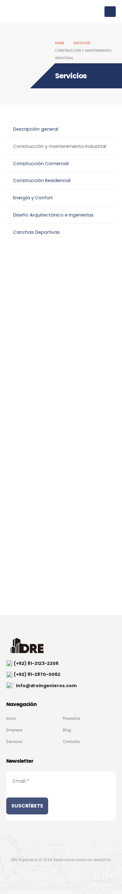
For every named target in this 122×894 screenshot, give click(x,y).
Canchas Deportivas (36, 232)
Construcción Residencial (41, 180)
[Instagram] (60, 873)
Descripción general (35, 129)
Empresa (14, 730)
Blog (67, 730)
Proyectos (71, 718)
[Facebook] (46, 873)
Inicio (11, 718)
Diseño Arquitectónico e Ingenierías (53, 215)
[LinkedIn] (74, 873)
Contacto (71, 741)
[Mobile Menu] (110, 11)
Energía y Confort (33, 198)
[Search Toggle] (97, 11)
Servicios (14, 741)
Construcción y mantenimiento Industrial (59, 146)
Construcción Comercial (41, 163)
